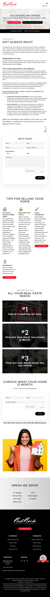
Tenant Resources (37, 539)
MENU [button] (46, 6)
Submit (40, 178)
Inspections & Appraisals (32, 31)
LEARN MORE (41, 246)
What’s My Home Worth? (32, 22)
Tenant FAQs (37, 543)
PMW (36, 580)
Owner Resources (12, 539)
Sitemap (21, 582)
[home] (9, 4)
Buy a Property (14, 22)
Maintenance (37, 546)
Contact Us (9, 277)
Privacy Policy (29, 582)
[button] (46, 3)
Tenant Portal (37, 549)
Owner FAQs (13, 543)
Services (13, 546)
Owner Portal (13, 549)
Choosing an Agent (16, 31)
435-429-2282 (37, 3)
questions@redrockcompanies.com (30, 589)
